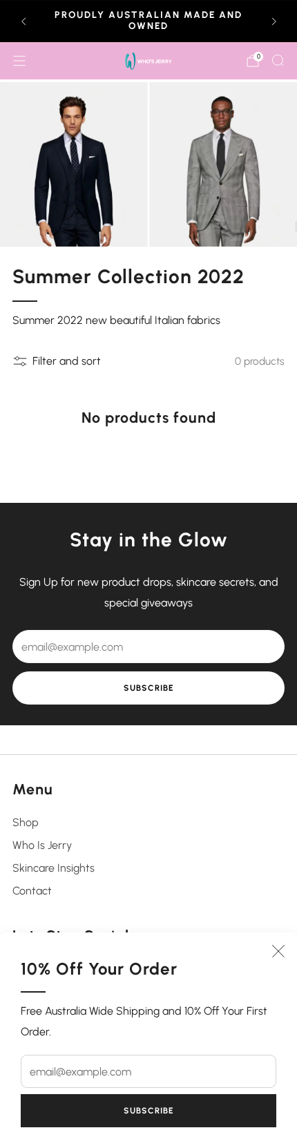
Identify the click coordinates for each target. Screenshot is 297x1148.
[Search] (278, 60)
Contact (32, 890)
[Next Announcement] (274, 21)
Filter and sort (66, 360)
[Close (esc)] (278, 951)
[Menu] (19, 61)
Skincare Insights (53, 867)
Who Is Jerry (42, 845)
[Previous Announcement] (23, 21)
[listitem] (149, 21)
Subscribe (149, 1111)
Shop (25, 822)
